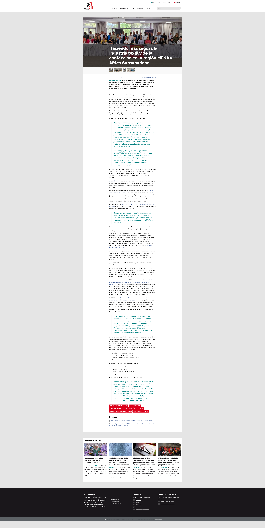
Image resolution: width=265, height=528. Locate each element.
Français (132, 77)
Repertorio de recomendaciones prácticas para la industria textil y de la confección (132, 420)
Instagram (138, 506)
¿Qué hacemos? (114, 501)
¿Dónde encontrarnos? (116, 503)
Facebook (138, 500)
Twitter (138, 502)
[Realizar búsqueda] (178, 8)
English (121, 77)
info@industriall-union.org (167, 501)
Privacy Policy (158, 519)
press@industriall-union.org (168, 504)
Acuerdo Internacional (116, 422)
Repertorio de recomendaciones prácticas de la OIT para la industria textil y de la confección (130, 282)
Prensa (169, 2)
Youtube (138, 504)
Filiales (164, 2)
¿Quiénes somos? (115, 499)
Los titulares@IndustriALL (142, 509)
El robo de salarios (114, 181)
